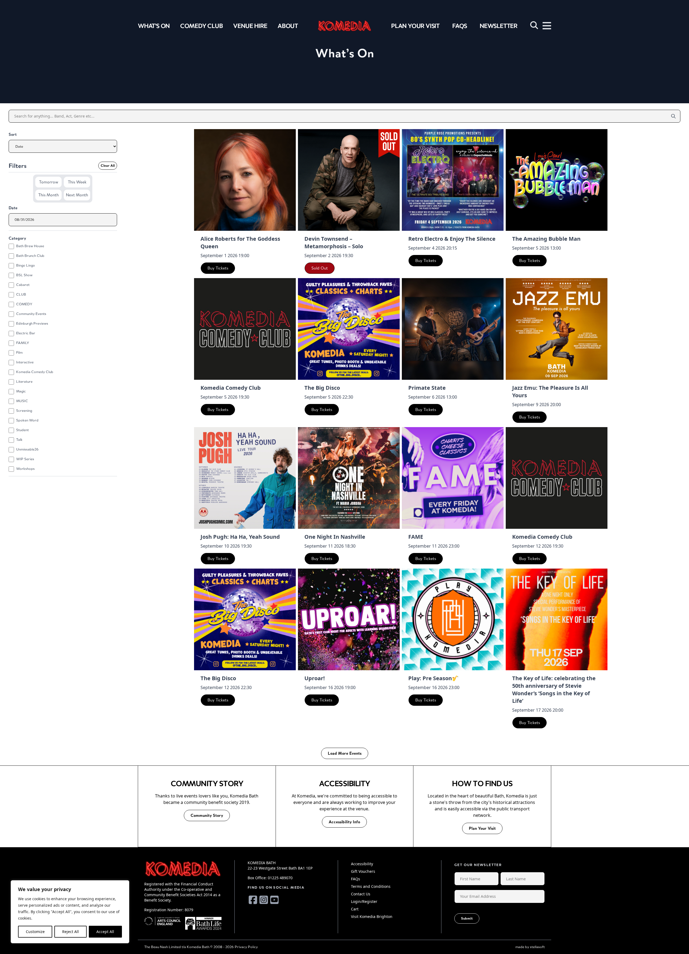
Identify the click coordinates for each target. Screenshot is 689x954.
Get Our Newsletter (478, 865)
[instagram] (263, 899)
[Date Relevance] (63, 146)
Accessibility (362, 863)
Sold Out (319, 268)
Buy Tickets (218, 268)
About (287, 26)
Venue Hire (250, 26)
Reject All (70, 931)
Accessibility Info (344, 821)
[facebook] (253, 899)
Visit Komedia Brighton (371, 916)
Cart (354, 909)
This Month (48, 194)
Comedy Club (201, 26)
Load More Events (344, 753)
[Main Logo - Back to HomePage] (344, 25)
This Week (77, 182)
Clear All (108, 165)
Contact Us (360, 893)
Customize (35, 931)
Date (13, 207)
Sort (13, 134)
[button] (534, 25)
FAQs (459, 26)
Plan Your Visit (415, 26)
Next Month (77, 194)
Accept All (105, 931)
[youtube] (274, 899)
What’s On (154, 26)
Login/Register (364, 901)
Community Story (207, 815)
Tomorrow (48, 182)
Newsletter (498, 26)
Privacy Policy (246, 947)
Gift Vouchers (363, 871)
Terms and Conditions (371, 886)
